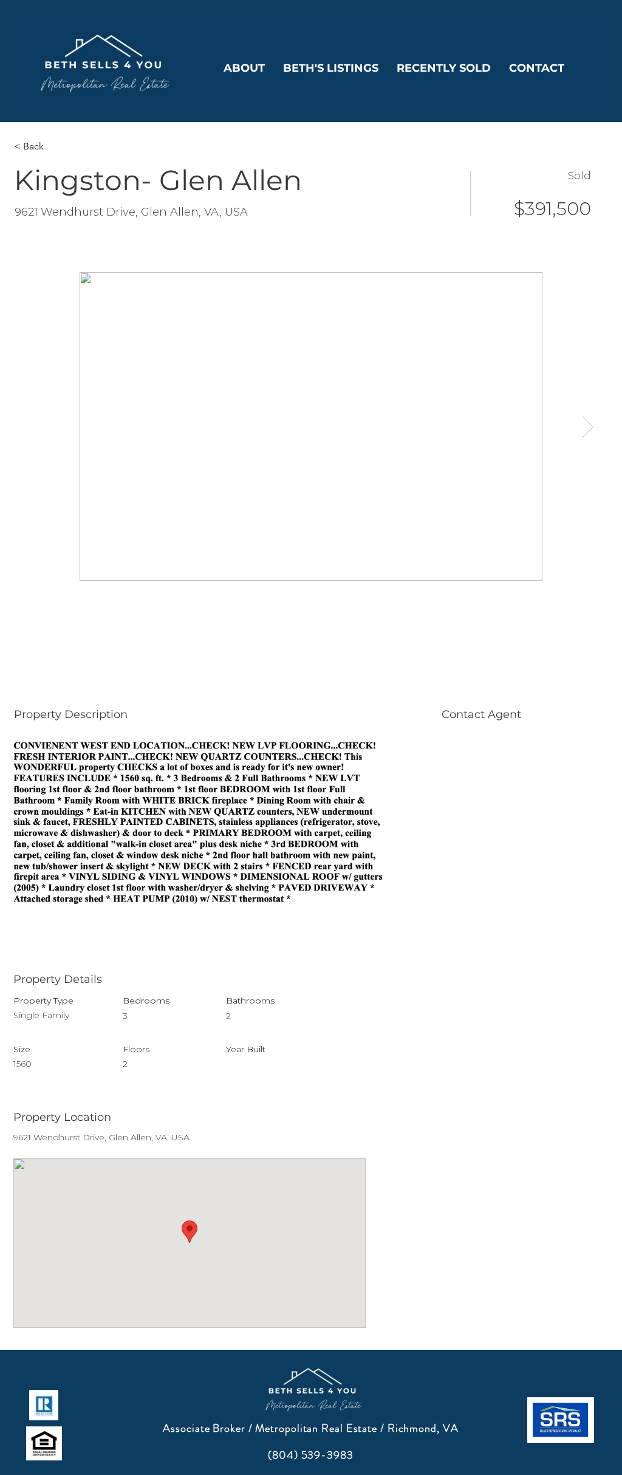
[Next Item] (588, 427)
